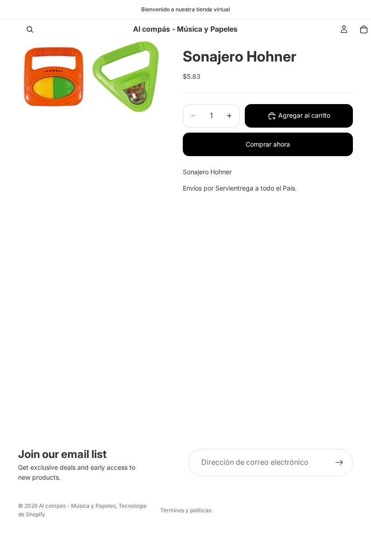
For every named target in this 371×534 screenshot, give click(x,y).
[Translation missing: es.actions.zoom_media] (53, 76)
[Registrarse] (339, 462)
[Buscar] (30, 29)
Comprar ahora (268, 144)
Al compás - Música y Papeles (77, 505)
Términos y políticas (185, 510)
